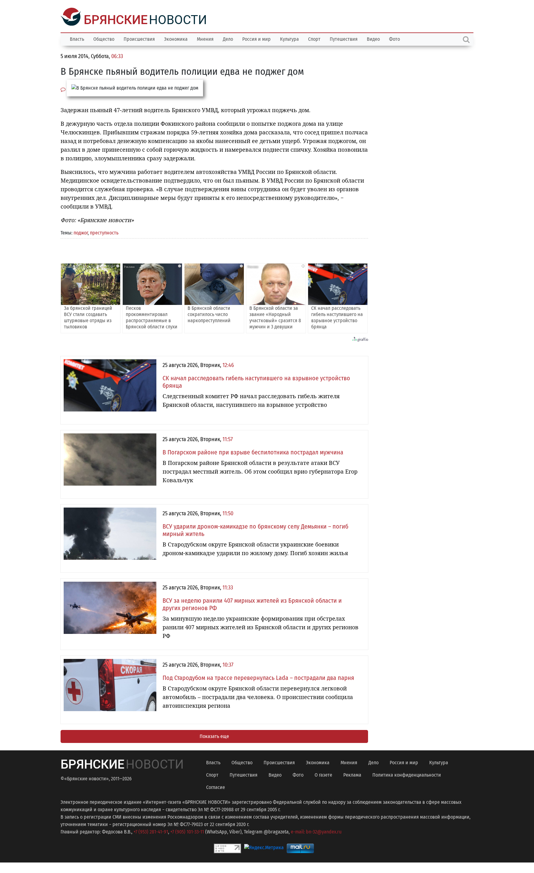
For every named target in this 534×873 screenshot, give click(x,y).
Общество (103, 38)
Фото (394, 38)
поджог (81, 232)
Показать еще (214, 736)
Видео (373, 38)
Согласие (215, 787)
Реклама (352, 774)
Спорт (314, 38)
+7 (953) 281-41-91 (151, 831)
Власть (77, 38)
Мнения (205, 38)
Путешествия (344, 38)
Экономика (176, 38)
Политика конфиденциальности (406, 774)
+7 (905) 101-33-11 (187, 831)
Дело (228, 38)
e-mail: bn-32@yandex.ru (316, 831)
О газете (323, 774)
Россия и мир (256, 38)
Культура (289, 38)
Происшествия (139, 38)
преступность (104, 232)
